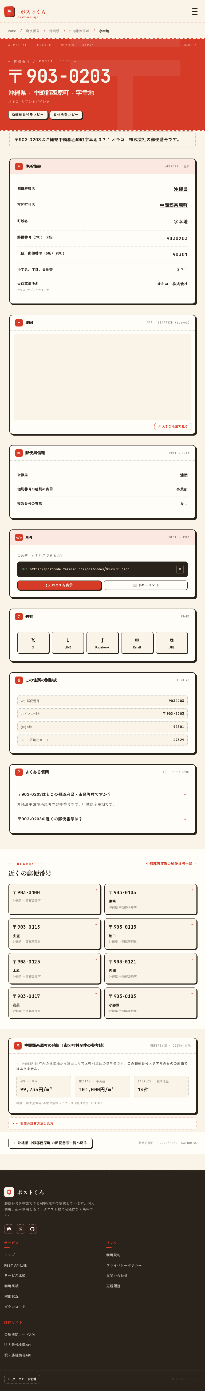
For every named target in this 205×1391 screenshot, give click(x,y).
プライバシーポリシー (124, 1265)
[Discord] (8, 1229)
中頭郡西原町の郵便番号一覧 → (171, 864)
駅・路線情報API (17, 1355)
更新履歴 (113, 1286)
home (12, 31)
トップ (9, 1255)
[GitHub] (32, 1229)
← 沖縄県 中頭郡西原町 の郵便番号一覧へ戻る (50, 1143)
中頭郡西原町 (79, 31)
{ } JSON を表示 (59, 585)
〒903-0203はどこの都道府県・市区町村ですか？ (64, 794)
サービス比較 (15, 1275)
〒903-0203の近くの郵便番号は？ (50, 819)
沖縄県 (54, 31)
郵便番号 (32, 31)
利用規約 (113, 1255)
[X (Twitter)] (20, 1229)
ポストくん (193, 1379)
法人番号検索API (17, 1345)
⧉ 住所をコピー (66, 115)
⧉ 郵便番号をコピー (28, 115)
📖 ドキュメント (145, 585)
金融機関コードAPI (19, 1334)
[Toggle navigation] (195, 11)
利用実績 (11, 1286)
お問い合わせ (117, 1275)
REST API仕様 (15, 1265)
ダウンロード (15, 1307)
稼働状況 (11, 1296)
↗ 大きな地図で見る (173, 426)
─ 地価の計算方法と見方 (35, 1123)
